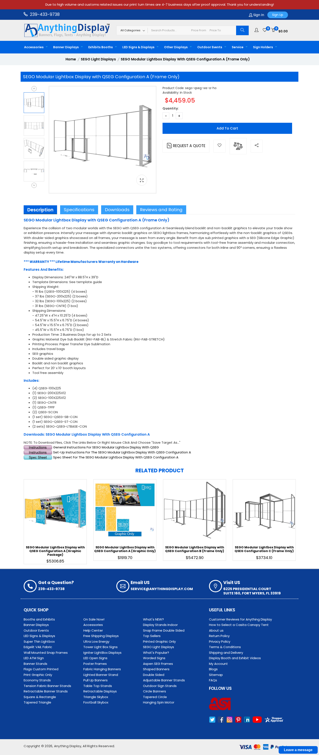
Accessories (34, 47)
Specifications (79, 210)
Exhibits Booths (100, 47)
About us (216, 630)
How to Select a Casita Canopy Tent (239, 624)
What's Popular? (156, 652)
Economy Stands (37, 680)
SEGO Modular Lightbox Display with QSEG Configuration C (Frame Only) (264, 549)
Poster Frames (95, 663)
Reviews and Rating (161, 210)
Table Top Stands (97, 686)
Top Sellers (152, 636)
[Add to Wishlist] (219, 146)
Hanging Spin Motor (158, 702)
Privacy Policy (219, 641)
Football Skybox (95, 702)
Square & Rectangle (40, 697)
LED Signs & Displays (138, 47)
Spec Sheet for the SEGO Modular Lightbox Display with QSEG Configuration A (115, 457)
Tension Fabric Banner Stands (47, 686)
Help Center (93, 630)
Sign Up (277, 15)
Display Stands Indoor (160, 624)
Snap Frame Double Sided (163, 630)
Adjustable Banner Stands (164, 680)
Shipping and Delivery (226, 652)
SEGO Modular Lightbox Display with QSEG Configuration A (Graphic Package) (55, 551)
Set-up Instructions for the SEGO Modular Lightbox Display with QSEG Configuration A (121, 452)
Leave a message (298, 750)
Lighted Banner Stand (100, 674)
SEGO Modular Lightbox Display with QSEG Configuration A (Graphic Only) (125, 549)
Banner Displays (66, 47)
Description (40, 210)
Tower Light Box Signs (100, 647)
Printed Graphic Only (159, 641)
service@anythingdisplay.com (162, 588)
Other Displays (176, 47)
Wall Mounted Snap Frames (46, 652)
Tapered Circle (155, 697)
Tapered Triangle (37, 702)
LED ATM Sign (34, 658)
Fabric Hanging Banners (102, 669)
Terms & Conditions (225, 647)
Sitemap (216, 674)
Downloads (117, 210)
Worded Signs (154, 658)
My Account (218, 663)
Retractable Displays (100, 691)
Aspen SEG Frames (158, 663)
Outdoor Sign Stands (160, 686)
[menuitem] (35, 47)
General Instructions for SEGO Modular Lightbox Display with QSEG (105, 447)
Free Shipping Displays (101, 636)
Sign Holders (263, 47)
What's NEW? (153, 619)
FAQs (213, 680)
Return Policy (219, 636)
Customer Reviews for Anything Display (240, 619)
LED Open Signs (95, 658)
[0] (265, 30)
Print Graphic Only (38, 674)
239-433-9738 (44, 14)
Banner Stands (35, 663)
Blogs (213, 669)
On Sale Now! (93, 619)
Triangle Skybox (95, 697)
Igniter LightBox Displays (102, 652)
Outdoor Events (209, 47)
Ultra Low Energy (96, 641)
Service (237, 47)
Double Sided (153, 674)
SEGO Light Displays (158, 647)
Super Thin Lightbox (39, 641)
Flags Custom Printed (41, 669)
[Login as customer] (256, 30)
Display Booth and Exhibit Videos (235, 658)
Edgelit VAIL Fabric (38, 647)
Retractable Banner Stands (46, 691)
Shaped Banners (156, 669)
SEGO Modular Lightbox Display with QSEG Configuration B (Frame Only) (194, 549)
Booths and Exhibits (39, 619)
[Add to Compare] (238, 146)
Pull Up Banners (95, 680)
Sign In (258, 14)
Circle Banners (154, 691)
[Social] (257, 146)
